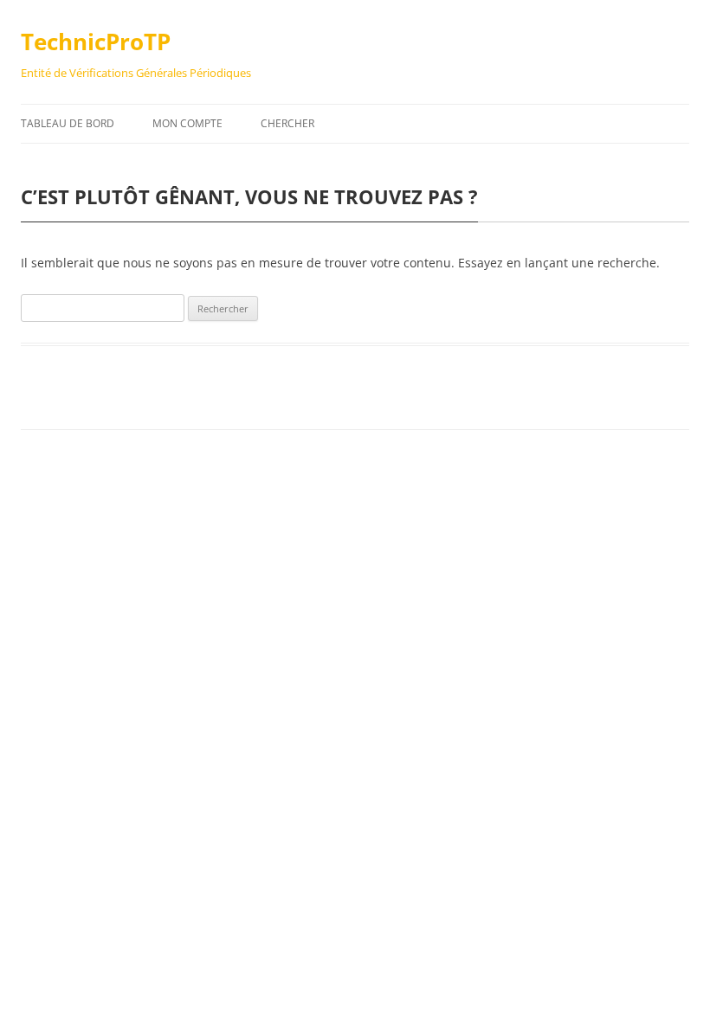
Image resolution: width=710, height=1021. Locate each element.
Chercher (287, 123)
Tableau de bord (67, 123)
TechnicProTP (96, 41)
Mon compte (187, 123)
